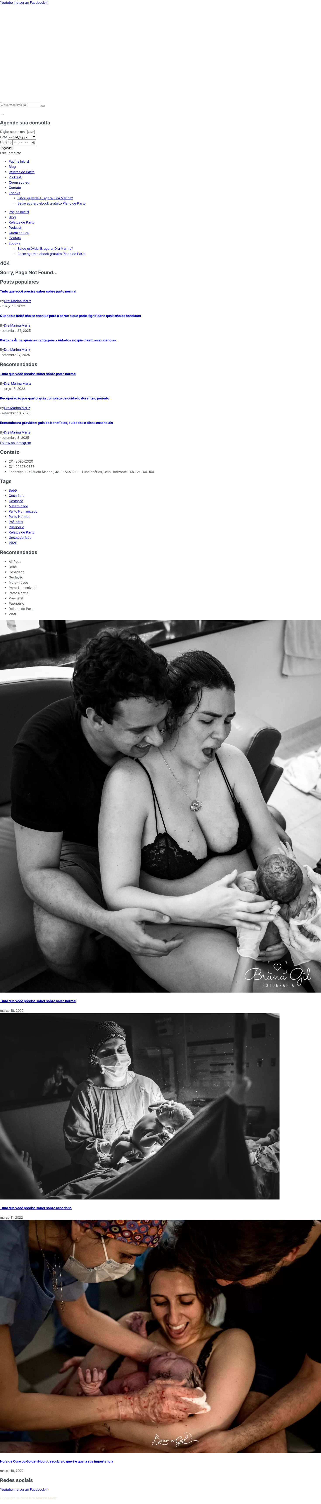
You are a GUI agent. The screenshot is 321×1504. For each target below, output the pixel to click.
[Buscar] (43, 106)
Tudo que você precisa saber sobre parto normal (38, 291)
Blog (12, 217)
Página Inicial (19, 212)
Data (4, 137)
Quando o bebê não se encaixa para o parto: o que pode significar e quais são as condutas (70, 316)
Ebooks (14, 243)
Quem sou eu (19, 233)
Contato (15, 238)
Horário (6, 142)
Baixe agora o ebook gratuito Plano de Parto (51, 254)
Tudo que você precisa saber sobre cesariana (36, 1208)
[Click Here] (1, 114)
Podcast (15, 227)
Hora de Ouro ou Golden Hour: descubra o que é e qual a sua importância (56, 1461)
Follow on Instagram (15, 443)
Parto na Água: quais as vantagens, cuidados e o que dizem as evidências (58, 340)
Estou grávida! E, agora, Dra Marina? (45, 248)
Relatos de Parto (22, 222)
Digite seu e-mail (13, 132)
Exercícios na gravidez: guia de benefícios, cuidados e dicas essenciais (56, 423)
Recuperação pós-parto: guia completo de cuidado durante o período (54, 398)
